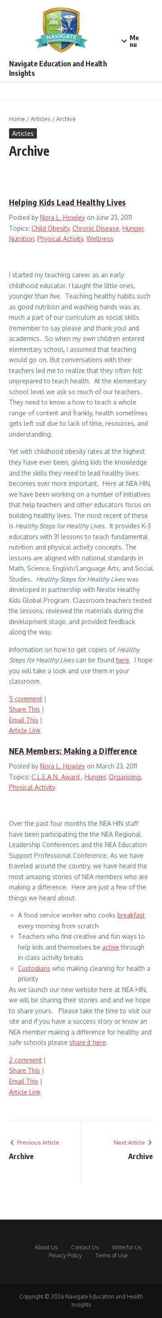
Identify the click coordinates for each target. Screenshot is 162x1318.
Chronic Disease (95, 228)
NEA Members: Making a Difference (73, 750)
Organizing (125, 777)
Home (17, 118)
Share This (24, 709)
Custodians (34, 968)
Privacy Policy (65, 1255)
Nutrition (21, 238)
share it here (87, 1042)
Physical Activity (60, 238)
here (122, 660)
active (110, 947)
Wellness (99, 238)
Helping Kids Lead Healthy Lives (67, 202)
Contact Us (85, 1247)
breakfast (131, 915)
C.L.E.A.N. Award (56, 777)
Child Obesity (50, 228)
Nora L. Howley (62, 217)
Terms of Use (111, 1255)
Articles (41, 118)
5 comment (25, 699)
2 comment (25, 1060)
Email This (23, 720)
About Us (46, 1247)
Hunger (133, 228)
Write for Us (126, 1247)
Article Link (24, 730)
